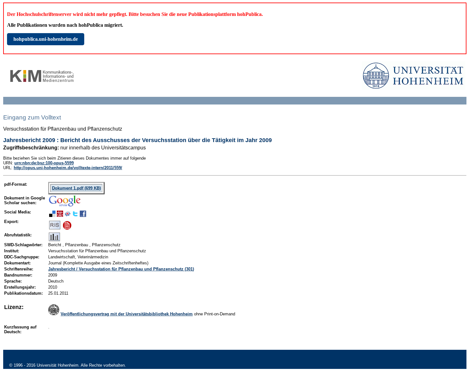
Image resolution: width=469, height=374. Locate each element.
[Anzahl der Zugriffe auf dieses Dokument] (54, 239)
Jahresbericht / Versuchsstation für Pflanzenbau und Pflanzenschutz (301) (121, 269)
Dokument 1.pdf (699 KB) (76, 188)
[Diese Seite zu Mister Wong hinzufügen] (60, 215)
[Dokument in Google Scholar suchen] (65, 207)
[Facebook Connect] (83, 215)
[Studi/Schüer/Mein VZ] (67, 215)
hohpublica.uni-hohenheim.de (45, 39)
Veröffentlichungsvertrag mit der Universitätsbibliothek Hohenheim (127, 314)
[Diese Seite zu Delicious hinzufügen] (52, 215)
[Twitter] (75, 215)
